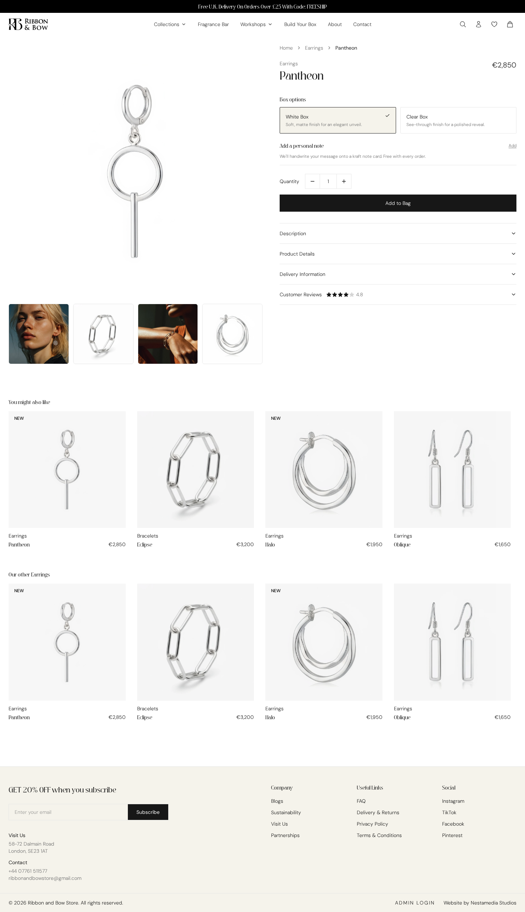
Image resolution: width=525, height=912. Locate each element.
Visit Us (279, 824)
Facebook (453, 824)
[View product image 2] (39, 334)
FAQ (361, 801)
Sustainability (286, 812)
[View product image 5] (232, 334)
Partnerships (285, 835)
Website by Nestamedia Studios (480, 903)
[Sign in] (478, 24)
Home (286, 48)
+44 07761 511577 (28, 871)
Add (512, 145)
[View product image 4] (168, 334)
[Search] (462, 24)
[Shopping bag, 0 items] (510, 24)
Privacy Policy (372, 824)
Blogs (277, 801)
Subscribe (148, 812)
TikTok (449, 812)
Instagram (453, 801)
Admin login (415, 903)
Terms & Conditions (379, 835)
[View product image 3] (103, 334)
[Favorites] (494, 24)
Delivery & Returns (378, 812)
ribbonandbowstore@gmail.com (45, 878)
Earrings (314, 48)
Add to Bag (398, 203)
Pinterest (452, 835)
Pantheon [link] (346, 48)
